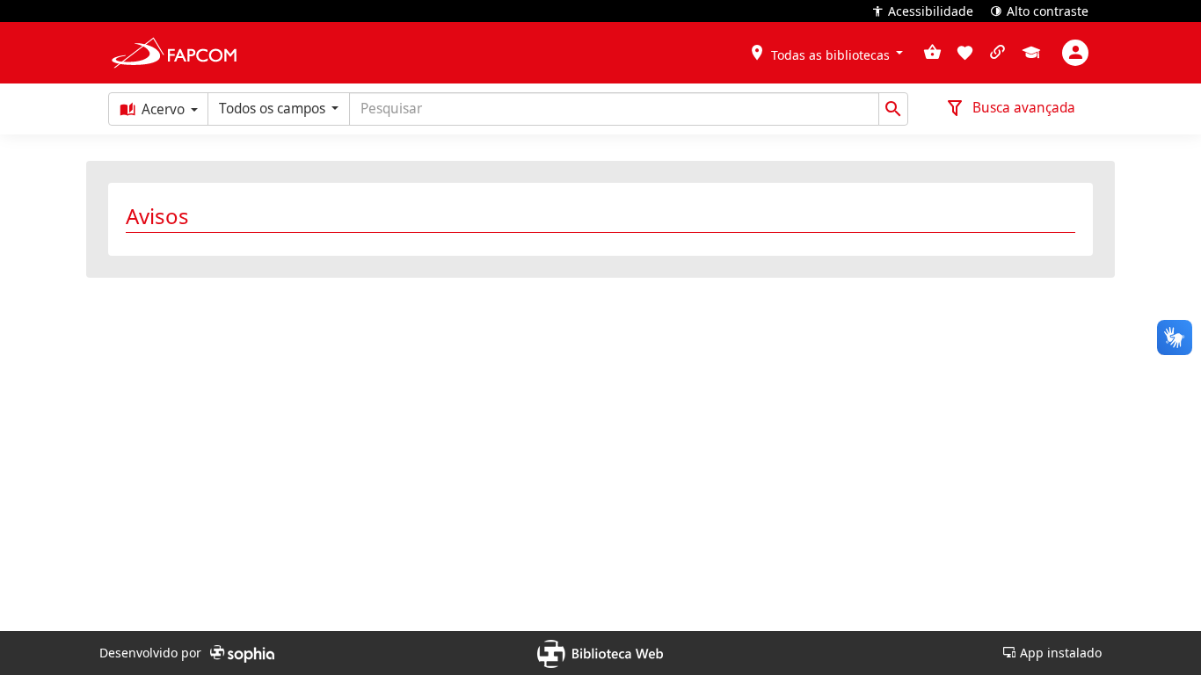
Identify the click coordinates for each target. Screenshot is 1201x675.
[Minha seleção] (932, 53)
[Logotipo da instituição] (174, 52)
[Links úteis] (997, 53)
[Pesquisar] (893, 109)
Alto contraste (1047, 10)
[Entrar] (1075, 52)
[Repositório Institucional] (1031, 54)
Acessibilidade (930, 10)
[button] (825, 52)
